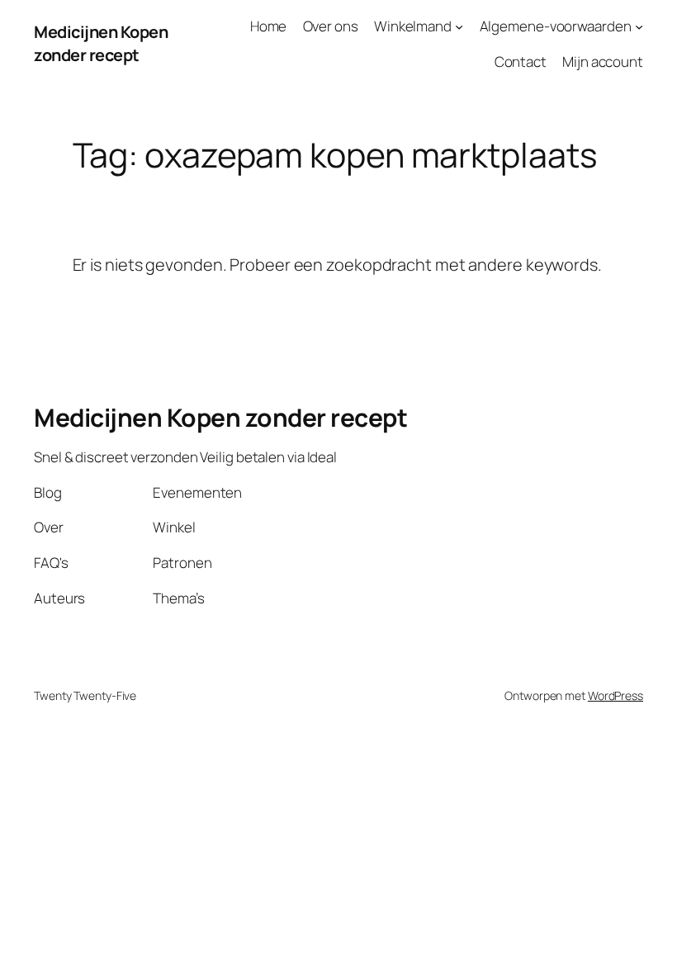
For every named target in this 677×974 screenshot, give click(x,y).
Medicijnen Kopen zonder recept (101, 43)
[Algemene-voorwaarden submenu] (639, 26)
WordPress (615, 695)
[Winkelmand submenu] (459, 26)
